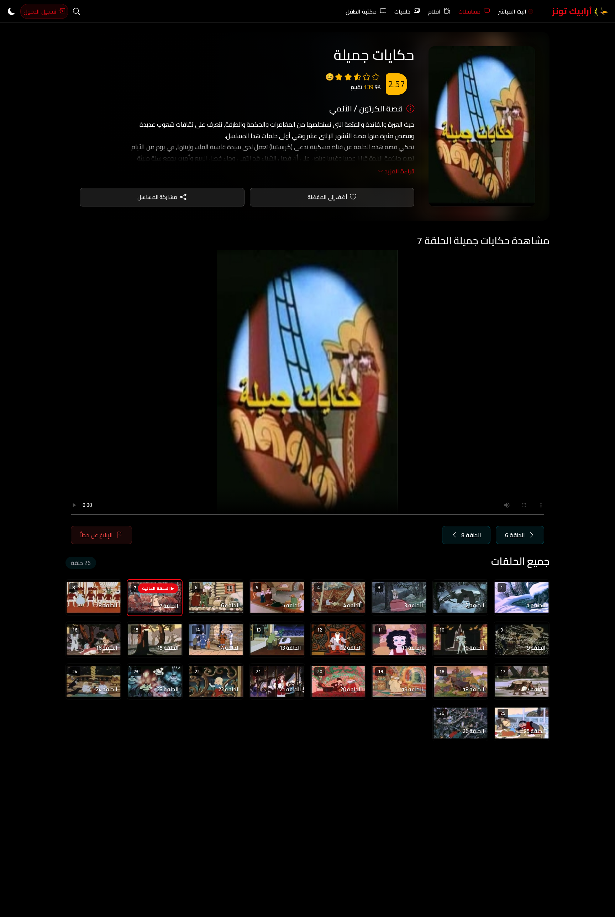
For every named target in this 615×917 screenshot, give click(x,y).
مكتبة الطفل (361, 11)
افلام (434, 11)
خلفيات (402, 11)
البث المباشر (512, 11)
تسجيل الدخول (40, 11)
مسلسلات (469, 11)
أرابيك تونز (573, 11)
